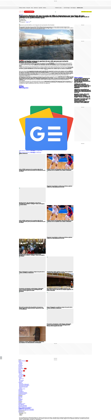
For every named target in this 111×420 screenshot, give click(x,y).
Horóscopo (21, 378)
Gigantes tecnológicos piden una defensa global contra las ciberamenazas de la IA (82, 91)
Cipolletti (40, 7)
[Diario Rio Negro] (23, 416)
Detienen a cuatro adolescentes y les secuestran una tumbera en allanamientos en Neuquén (31, 342)
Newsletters (22, 368)
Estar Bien (21, 375)
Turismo (20, 366)
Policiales (20, 389)
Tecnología (21, 380)
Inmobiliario (21, 391)
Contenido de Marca (22, 393)
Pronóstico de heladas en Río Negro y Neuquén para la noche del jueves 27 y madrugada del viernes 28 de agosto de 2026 (31, 289)
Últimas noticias (22, 7)
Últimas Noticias (23, 360)
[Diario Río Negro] (55, 11)
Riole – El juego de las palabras (25, 407)
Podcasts (20, 390)
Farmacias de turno (22, 406)
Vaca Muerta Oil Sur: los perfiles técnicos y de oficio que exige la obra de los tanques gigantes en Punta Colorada (60, 289)
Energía (20, 364)
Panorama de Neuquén (24, 384)
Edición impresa (21, 394)
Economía (20, 365)
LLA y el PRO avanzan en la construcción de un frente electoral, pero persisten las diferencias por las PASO (82, 80)
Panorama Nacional (23, 387)
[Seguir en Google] (19, 25)
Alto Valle (20, 397)
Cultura (20, 372)
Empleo (20, 402)
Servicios (20, 367)
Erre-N (20, 373)
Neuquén (28, 7)
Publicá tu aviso (21, 403)
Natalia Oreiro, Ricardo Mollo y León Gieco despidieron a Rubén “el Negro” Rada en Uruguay (82, 95)
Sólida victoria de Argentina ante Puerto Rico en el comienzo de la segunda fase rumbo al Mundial (82, 85)
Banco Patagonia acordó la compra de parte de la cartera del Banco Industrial (32, 272)
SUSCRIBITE (86, 11)
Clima (20, 377)
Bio (19, 379)
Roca (32, 7)
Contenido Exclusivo (22, 392)
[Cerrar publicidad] (1, 357)
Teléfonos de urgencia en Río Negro (26, 409)
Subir (21, 414)
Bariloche (36, 7)
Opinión (20, 382)
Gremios (21, 362)
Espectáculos (22, 374)
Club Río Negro (67, 7)
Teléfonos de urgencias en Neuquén (26, 410)
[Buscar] (22, 11)
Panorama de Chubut (23, 386)
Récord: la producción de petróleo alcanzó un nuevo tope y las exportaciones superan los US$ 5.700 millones (82, 100)
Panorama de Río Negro (24, 385)
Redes (19, 369)
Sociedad (21, 14)
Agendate (21, 370)
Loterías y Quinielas (22, 405)
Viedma (44, 7)
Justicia (20, 363)
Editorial (21, 383)
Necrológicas (73, 7)
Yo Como (21, 381)
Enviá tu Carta (22, 388)
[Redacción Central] (19, 18)
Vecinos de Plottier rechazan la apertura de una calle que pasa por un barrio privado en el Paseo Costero (43, 61)
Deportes (20, 371)
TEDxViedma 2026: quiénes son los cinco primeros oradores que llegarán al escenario (60, 272)
